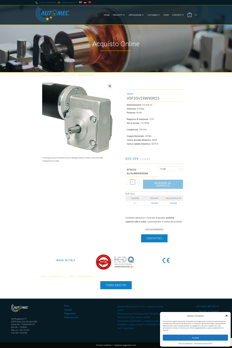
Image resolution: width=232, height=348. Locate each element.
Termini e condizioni (103, 345)
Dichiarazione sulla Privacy (203, 343)
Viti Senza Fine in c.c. (58, 75)
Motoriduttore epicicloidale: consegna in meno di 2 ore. (142, 320)
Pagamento (70, 313)
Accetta (195, 337)
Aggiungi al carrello (163, 184)
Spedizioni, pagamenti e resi (125, 345)
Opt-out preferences (185, 343)
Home (44, 75)
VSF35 (72, 75)
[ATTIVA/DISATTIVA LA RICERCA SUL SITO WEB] (196, 15)
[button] (226, 315)
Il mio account (71, 317)
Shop (66, 305)
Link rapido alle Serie (207, 306)
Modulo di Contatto (209, 311)
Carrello (68, 309)
